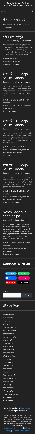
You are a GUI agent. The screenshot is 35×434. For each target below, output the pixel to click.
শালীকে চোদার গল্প (9, 61)
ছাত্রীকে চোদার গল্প (8, 343)
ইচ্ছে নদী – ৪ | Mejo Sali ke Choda (15, 76)
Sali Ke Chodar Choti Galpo (15, 100)
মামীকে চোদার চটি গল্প (8, 388)
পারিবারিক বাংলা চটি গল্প (9, 356)
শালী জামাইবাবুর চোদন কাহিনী (12, 248)
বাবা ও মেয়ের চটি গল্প (8, 365)
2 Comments (10, 155)
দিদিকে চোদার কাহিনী (10, 106)
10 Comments (10, 111)
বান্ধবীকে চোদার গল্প (8, 362)
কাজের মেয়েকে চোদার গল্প (9, 331)
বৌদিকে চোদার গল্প (7, 372)
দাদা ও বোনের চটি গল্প (8, 350)
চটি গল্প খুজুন (6, 291)
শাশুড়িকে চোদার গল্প (8, 400)
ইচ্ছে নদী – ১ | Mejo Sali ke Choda (15, 167)
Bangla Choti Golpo (17, 3)
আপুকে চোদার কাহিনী (8, 318)
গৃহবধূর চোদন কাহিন (8, 340)
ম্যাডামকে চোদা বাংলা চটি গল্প (10, 394)
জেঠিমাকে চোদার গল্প (8, 346)
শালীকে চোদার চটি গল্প (10, 59)
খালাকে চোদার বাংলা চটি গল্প (10, 337)
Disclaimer (18, 428)
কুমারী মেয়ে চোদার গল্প (8, 334)
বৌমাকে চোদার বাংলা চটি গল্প (10, 375)
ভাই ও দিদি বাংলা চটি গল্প (9, 378)
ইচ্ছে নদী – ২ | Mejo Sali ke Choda (15, 123)
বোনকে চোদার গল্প (7, 369)
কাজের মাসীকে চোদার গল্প (9, 327)
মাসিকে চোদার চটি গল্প (8, 391)
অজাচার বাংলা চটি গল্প (8, 315)
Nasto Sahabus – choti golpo (16, 214)
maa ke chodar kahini (13, 150)
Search (27, 295)
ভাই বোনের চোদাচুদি (8, 381)
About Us (8, 428)
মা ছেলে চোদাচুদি (7, 385)
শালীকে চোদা (20, 106)
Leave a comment (12, 64)
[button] (33, 11)
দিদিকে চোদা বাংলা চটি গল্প (9, 353)
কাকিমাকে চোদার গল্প (8, 324)
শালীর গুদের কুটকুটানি (14, 37)
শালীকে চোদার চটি (19, 61)
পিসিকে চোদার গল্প (7, 359)
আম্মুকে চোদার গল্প (7, 321)
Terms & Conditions (20, 431)
